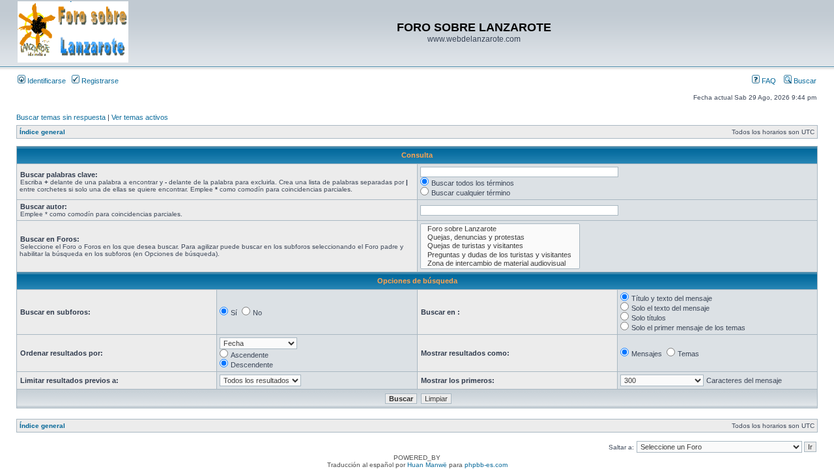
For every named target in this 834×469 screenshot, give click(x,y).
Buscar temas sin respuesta (61, 117)
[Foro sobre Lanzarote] (500, 229)
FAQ (768, 81)
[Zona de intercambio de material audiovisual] (500, 263)
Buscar (804, 81)
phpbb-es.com (486, 464)
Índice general (42, 131)
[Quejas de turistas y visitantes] (500, 246)
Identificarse (45, 81)
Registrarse (99, 81)
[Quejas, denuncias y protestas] (500, 237)
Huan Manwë (427, 464)
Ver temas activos (139, 117)
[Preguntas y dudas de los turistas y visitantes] (500, 255)
